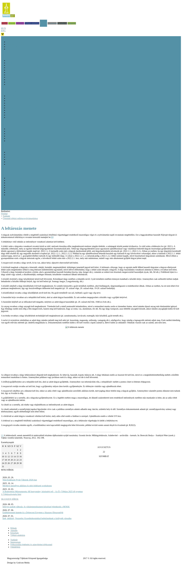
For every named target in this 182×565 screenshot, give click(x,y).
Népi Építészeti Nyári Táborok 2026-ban (20, 480)
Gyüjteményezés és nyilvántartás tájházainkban (26, 100)
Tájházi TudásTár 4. (14, 136)
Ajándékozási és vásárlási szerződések (22, 65)
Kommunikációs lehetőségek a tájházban (23, 115)
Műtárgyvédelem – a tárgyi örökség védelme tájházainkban (31, 103)
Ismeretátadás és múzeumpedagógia (21, 96)
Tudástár (43, 23)
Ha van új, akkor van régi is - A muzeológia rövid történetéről (32, 157)
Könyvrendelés (12, 141)
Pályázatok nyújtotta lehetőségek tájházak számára (27, 108)
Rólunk (4, 23)
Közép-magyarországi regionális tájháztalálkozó (21, 206)
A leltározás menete (14, 70)
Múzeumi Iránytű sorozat (11, 204)
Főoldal (4, 214)
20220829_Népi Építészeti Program (21, 195)
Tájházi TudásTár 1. (14, 129)
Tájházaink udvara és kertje (17, 112)
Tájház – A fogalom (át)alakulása (20, 49)
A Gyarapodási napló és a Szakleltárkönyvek (25, 68)
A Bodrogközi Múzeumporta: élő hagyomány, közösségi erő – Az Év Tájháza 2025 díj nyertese (43, 491)
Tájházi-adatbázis (32, 23)
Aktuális (11, 23)
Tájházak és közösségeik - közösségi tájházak (25, 98)
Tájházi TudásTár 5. (14, 138)
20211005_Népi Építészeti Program (21, 190)
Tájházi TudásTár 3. (14, 133)
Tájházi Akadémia (8, 209)
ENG (3, 31)
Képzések (20, 23)
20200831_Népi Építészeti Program (21, 183)
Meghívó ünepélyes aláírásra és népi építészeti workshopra (27, 486)
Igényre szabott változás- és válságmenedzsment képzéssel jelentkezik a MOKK (36, 507)
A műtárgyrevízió (13, 82)
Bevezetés (10, 60)
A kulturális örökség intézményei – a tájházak (25, 159)
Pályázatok (52, 23)
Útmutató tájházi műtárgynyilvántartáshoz (20, 218)
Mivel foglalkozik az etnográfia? (20, 154)
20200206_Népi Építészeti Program (21, 178)
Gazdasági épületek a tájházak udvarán (22, 164)
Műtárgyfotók (12, 77)
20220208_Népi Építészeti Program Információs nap (28, 192)
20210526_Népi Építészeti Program (21, 187)
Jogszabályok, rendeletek (16, 46)
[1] (2, 435)
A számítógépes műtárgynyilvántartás (22, 79)
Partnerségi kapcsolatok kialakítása (21, 110)
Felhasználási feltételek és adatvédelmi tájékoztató (31, 544)
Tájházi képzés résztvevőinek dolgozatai (18, 202)
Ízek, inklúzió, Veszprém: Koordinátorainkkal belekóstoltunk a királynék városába (37, 518)
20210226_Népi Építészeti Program (21, 185)
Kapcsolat (72, 23)
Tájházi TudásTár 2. (14, 131)
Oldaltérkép (15, 547)
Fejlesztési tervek (8, 171)
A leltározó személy (14, 63)
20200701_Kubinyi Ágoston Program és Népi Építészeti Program (34, 180)
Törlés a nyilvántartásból (16, 84)
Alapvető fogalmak (14, 42)
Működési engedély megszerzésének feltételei (25, 44)
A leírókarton (11, 72)
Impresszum (15, 542)
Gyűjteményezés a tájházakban (19, 117)
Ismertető (10, 152)
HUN (3, 28)
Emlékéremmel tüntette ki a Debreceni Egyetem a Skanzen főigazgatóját (33, 512)
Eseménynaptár (8, 442)
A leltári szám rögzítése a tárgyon (20, 75)
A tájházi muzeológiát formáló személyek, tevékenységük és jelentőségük (37, 162)
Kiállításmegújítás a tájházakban (19, 105)
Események (62, 23)
